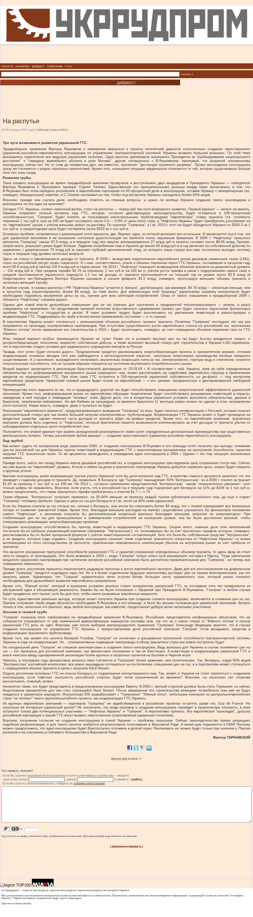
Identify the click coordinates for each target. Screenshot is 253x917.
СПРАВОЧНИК (55, 66)
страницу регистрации (89, 783)
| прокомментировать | (126, 846)
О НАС (69, 66)
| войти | (136, 779)
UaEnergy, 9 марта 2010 (51, 129)
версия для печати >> (126, 759)
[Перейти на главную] (126, 61)
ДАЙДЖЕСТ (38, 66)
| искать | (187, 74)
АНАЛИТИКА (22, 66)
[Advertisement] (59, 94)
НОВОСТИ (7, 66)
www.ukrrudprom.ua (83, 895)
